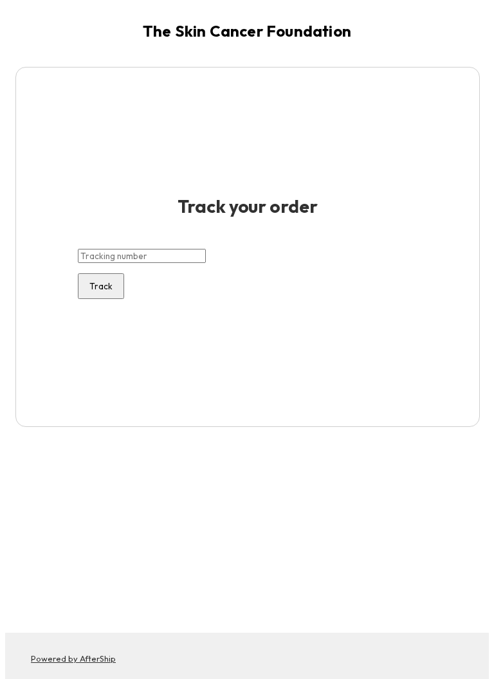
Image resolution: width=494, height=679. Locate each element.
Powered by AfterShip (73, 658)
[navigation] (247, 31)
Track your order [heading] (247, 206)
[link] (247, 31)
